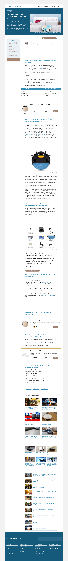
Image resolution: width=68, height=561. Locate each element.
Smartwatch (22, 553)
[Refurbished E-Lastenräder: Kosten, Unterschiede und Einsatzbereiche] (28, 504)
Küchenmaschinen (38, 550)
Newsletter (51, 546)
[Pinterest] (54, 549)
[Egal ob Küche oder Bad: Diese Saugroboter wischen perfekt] (32, 431)
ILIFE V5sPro (49, 123)
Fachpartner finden (10, 555)
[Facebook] (50, 549)
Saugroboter (10, 11)
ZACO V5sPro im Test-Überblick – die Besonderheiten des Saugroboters (13, 48)
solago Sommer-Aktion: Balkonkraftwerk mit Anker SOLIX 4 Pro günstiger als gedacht (44, 486)
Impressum (51, 559)
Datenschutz (60, 559)
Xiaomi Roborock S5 (29, 134)
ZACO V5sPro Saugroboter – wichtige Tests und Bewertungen (13, 51)
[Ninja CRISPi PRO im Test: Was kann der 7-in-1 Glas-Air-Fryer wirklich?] (28, 516)
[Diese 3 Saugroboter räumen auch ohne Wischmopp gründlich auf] (32, 402)
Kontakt (7, 548)
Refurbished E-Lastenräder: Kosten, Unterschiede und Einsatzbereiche (43, 504)
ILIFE (41, 68)
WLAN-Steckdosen (24, 551)
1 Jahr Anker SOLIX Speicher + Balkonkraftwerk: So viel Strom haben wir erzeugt (44, 498)
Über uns (8, 546)
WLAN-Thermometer (39, 553)
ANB (54, 559)
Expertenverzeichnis (10, 551)
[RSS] (57, 549)
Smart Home (39, 6)
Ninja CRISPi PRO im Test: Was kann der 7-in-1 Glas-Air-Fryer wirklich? (44, 516)
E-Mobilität (53, 6)
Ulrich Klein (33, 40)
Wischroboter (36, 388)
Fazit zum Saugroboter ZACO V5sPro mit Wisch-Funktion (13, 43)
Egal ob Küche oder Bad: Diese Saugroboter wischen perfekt (31, 437)
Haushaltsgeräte (44, 388)
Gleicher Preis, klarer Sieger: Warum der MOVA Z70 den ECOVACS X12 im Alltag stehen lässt (49, 408)
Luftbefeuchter (23, 546)
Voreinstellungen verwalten (45, 559)
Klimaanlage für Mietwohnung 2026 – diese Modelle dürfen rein (44, 510)
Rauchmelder (37, 546)
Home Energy (46, 6)
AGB (56, 559)
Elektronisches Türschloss (40, 551)
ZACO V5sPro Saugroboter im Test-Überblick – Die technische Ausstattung (13, 45)
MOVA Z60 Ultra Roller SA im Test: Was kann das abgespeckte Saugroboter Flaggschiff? (49, 423)
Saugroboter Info (41, 287)
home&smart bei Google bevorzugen (50, 38)
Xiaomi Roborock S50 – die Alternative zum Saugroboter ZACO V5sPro (13, 56)
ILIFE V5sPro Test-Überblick (48, 295)
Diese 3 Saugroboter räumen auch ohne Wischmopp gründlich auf (32, 408)
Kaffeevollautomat (38, 548)
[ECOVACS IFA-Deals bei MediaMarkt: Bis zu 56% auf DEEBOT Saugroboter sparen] (32, 416)
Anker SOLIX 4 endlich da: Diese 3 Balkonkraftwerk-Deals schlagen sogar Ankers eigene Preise (44, 475)
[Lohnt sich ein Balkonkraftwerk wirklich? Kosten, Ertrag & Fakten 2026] (28, 492)
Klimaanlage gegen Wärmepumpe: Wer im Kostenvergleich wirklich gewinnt (44, 521)
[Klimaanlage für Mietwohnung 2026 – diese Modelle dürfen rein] (28, 510)
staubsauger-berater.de (46, 282)
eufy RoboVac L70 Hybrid (41, 134)
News (58, 6)
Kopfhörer (22, 550)
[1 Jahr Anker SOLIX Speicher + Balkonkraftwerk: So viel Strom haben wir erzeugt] (28, 498)
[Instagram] (55, 549)
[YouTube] (52, 549)
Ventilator (22, 548)
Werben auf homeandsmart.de (12, 550)
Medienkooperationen (10, 553)
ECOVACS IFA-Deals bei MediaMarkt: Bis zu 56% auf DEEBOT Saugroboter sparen (32, 423)
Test (34, 390)
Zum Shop (55, 111)
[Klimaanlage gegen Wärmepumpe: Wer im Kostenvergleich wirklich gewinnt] (28, 522)
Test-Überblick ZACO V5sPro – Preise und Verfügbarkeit (13, 53)
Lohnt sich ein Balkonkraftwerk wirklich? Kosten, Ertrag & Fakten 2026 (44, 492)
